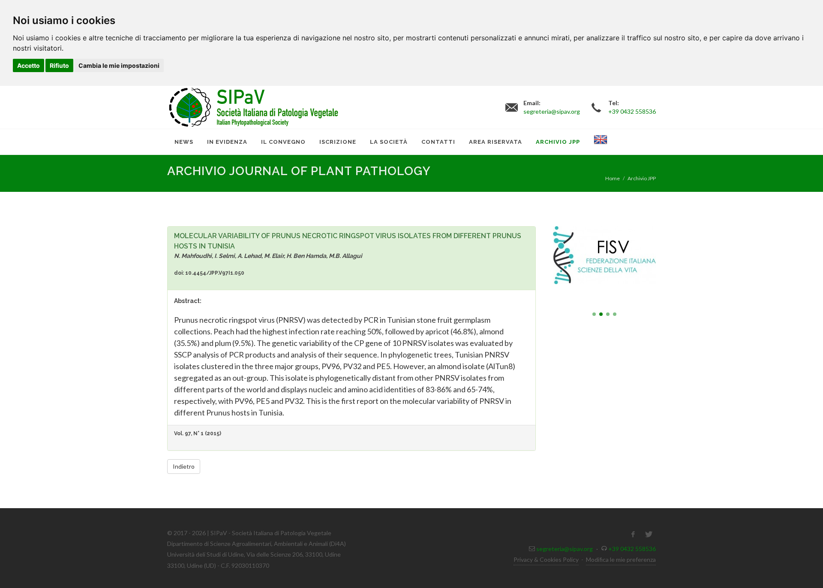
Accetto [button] (28, 65)
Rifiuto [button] (59, 65)
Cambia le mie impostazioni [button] (118, 65)
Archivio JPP (642, 178)
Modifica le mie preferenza (621, 559)
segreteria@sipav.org (564, 548)
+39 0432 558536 (632, 548)
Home (612, 178)
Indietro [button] (184, 466)
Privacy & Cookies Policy (546, 559)
